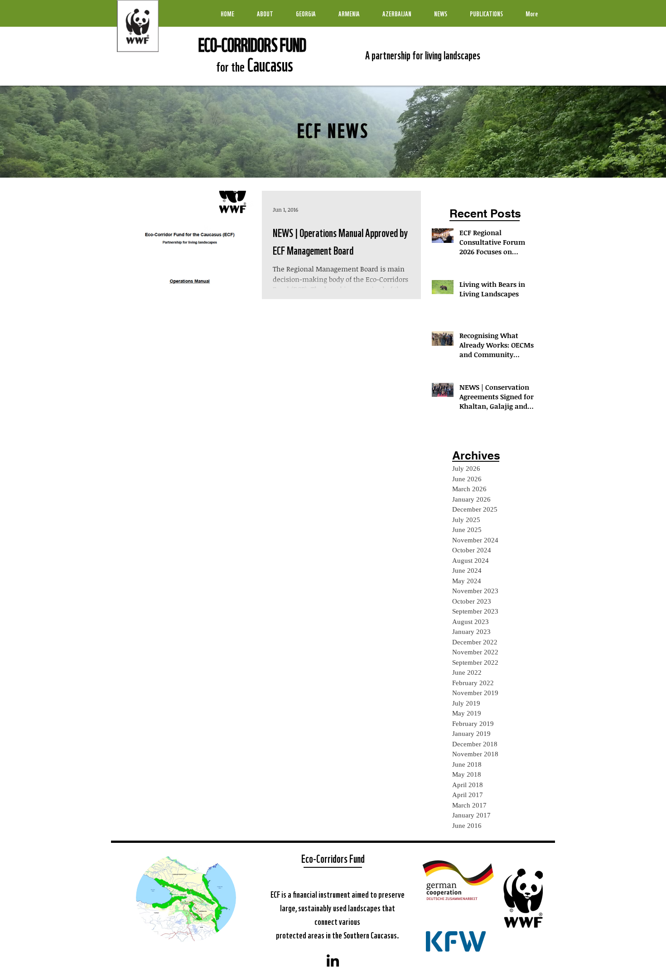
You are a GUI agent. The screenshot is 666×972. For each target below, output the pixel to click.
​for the (230, 65)
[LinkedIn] (333, 960)
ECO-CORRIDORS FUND (252, 43)
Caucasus (269, 63)
